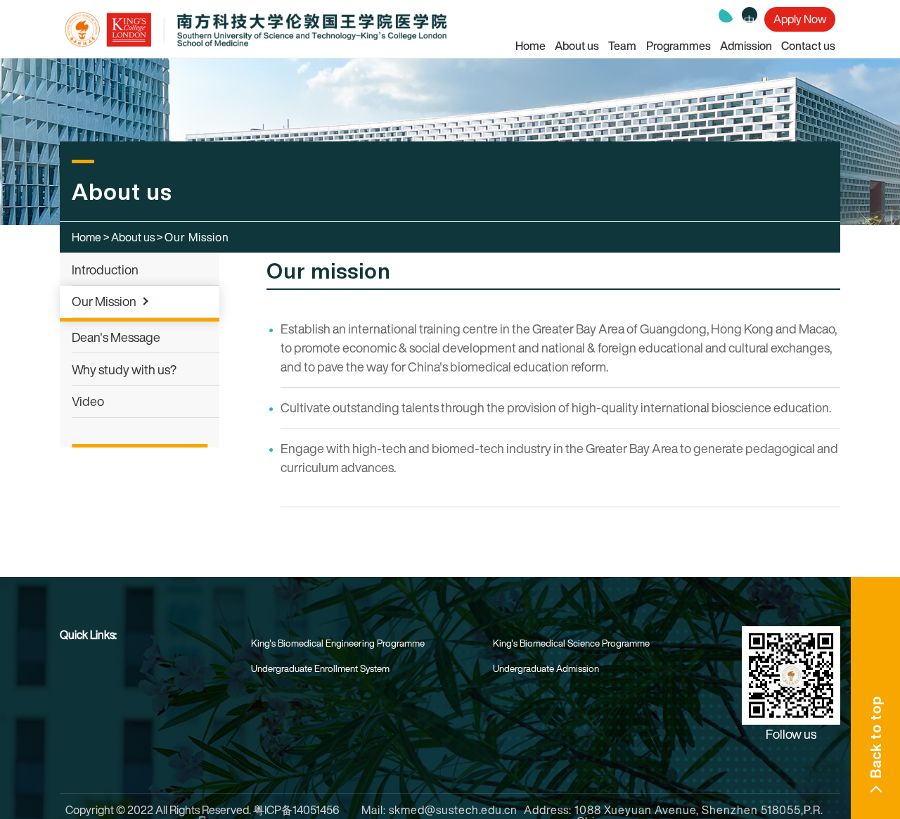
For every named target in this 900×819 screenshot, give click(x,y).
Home (530, 45)
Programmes (678, 45)
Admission (746, 45)
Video (88, 401)
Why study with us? (124, 369)
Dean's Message (116, 337)
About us (577, 45)
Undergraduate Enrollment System (320, 668)
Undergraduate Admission (546, 668)
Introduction (105, 269)
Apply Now (799, 13)
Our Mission (104, 301)
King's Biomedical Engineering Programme (338, 643)
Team (622, 45)
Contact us (808, 45)
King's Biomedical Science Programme (571, 643)
